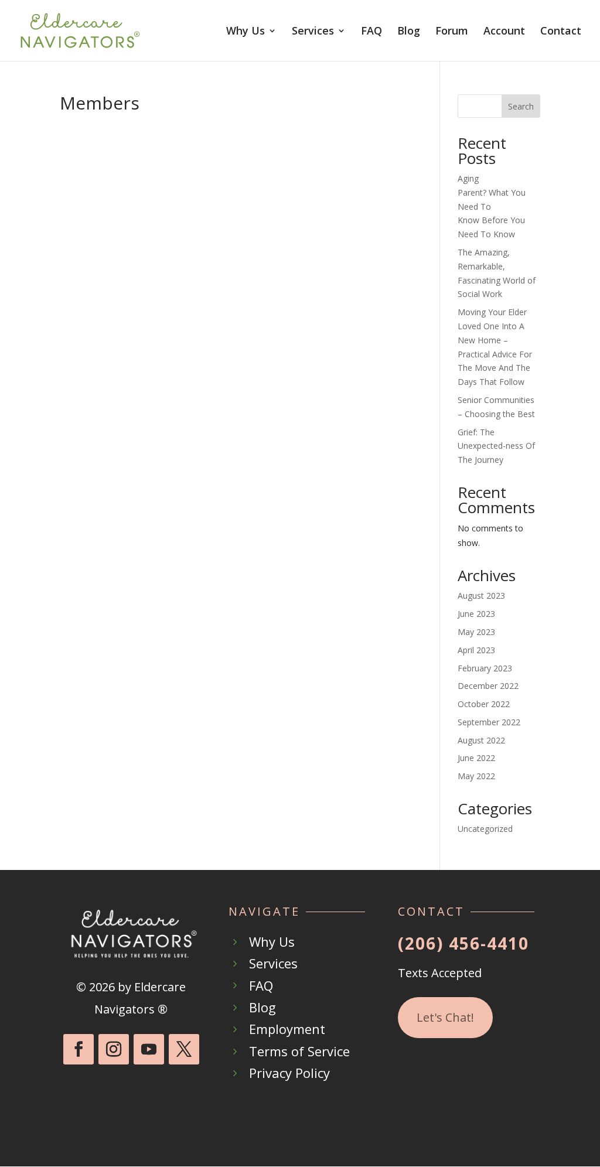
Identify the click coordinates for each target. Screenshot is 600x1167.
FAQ (371, 31)
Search (521, 106)
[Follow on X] (184, 1049)
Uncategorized (485, 828)
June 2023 (476, 613)
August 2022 (481, 740)
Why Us (245, 31)
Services (313, 31)
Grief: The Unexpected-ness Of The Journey (496, 446)
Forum (451, 31)
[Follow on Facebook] (78, 1049)
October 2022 (484, 703)
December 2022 (488, 685)
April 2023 (476, 650)
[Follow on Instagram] (113, 1049)
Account (504, 31)
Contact (560, 31)
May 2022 (476, 776)
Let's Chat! (445, 1017)
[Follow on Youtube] (149, 1049)
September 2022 (489, 722)
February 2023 (485, 668)
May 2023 (476, 631)
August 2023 (481, 595)
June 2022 (476, 757)
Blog (408, 31)
